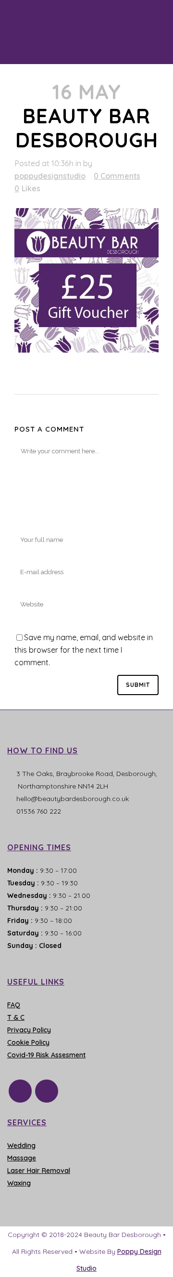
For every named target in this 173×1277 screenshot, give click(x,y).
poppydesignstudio (50, 176)
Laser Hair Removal (38, 1170)
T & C (16, 1017)
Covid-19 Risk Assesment (46, 1055)
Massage (21, 1158)
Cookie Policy (28, 1042)
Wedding (21, 1145)
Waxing (19, 1183)
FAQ (13, 1005)
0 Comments (117, 176)
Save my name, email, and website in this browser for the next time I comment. (83, 649)
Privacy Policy (29, 1030)
